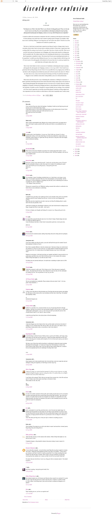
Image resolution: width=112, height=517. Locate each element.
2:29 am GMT (29, 284)
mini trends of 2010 (80, 94)
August (77, 69)
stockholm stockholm (80, 132)
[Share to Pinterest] (52, 95)
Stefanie (28, 231)
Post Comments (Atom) (33, 502)
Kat (27, 408)
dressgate (78, 100)
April (77, 78)
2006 (76, 155)
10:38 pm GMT (29, 274)
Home (46, 499)
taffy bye (78, 128)
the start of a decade (80, 146)
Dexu (27, 489)
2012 (76, 55)
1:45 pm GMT (29, 115)
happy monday (79, 140)
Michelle (28, 175)
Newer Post (25, 499)
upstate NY (78, 90)
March (77, 80)
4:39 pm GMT (29, 387)
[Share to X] (49, 95)
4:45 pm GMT (29, 403)
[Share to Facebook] (50, 95)
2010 (76, 59)
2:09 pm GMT (29, 364)
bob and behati (79, 134)
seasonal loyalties (79, 104)
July (77, 71)
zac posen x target (80, 102)
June (77, 73)
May (77, 76)
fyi (76, 98)
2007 (76, 153)
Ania (27, 132)
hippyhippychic (29, 334)
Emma (27, 392)
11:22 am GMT (29, 317)
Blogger (58, 513)
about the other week (80, 142)
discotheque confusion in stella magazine (81, 121)
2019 (76, 40)
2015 (76, 49)
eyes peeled (78, 144)
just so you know (79, 96)
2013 (76, 53)
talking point (78, 126)
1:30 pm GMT (29, 354)
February (78, 82)
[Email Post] (44, 95)
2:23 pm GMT (29, 144)
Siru (27, 217)
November (78, 63)
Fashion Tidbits (29, 305)
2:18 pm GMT (29, 127)
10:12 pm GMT (29, 235)
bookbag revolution (80, 116)
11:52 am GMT (29, 329)
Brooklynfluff (29, 148)
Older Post (67, 499)
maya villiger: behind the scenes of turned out (81, 111)
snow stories (78, 107)
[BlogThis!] (47, 95)
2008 (76, 151)
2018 (76, 42)
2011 (76, 57)
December (78, 61)
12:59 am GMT (29, 462)
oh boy (77, 130)
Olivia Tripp (29, 369)
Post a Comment (27, 496)
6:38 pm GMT (29, 212)
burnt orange (78, 109)
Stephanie (28, 289)
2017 (76, 45)
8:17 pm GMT (29, 227)
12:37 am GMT (29, 493)
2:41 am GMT (29, 484)
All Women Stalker (30, 279)
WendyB (28, 267)
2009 (76, 149)
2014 (76, 51)
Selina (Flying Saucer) (31, 476)
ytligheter (78, 118)
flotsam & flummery (30, 448)
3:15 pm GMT (29, 155)
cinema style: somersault (81, 114)
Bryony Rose (29, 160)
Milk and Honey (29, 434)
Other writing (80, 21)
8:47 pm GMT (29, 430)
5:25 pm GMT (29, 419)
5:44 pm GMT (29, 189)
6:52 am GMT (29, 301)
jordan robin (78, 92)
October (78, 65)
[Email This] (46, 95)
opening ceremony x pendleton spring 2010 (81, 137)
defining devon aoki (80, 124)
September (78, 67)
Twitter (74, 21)
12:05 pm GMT (29, 471)
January (78, 84)
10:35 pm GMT (29, 262)
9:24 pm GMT (29, 443)
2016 (76, 47)
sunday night (78, 88)
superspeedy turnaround (81, 86)
